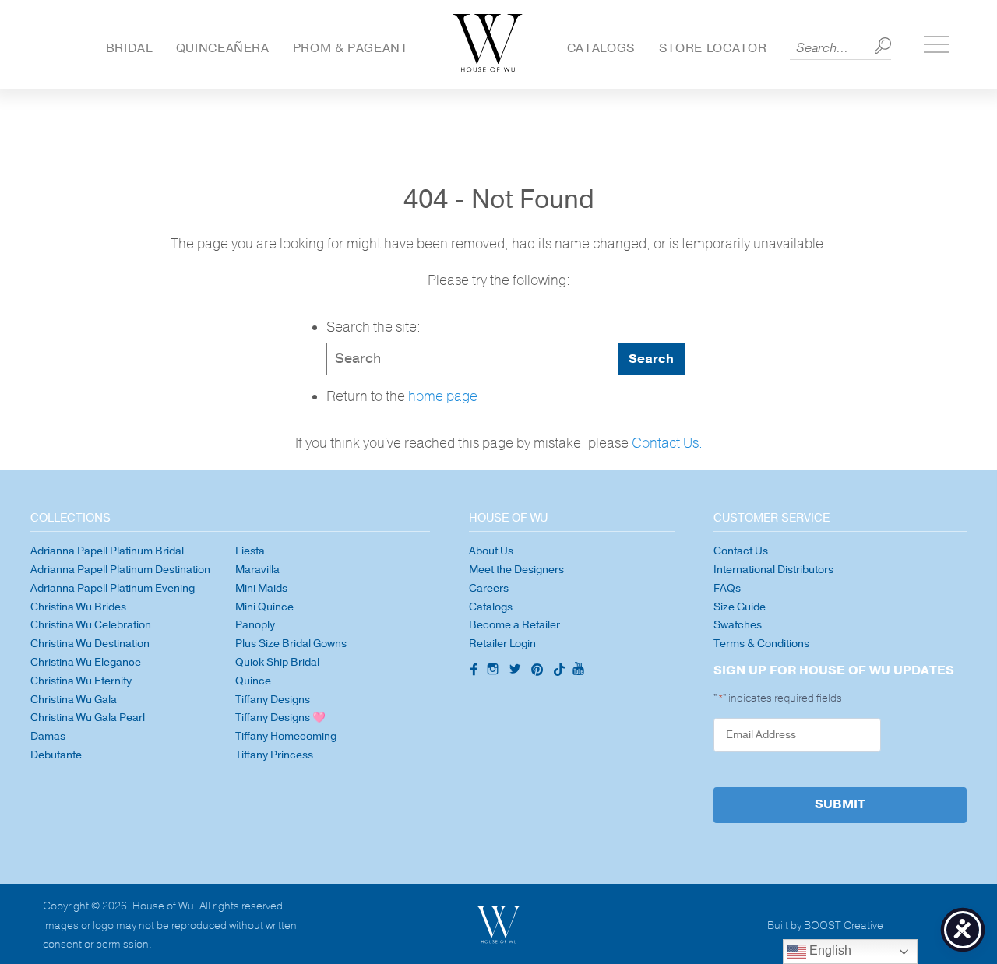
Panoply (255, 624)
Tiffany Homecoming (285, 736)
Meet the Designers (516, 569)
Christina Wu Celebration (90, 624)
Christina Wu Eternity (81, 681)
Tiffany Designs (272, 699)
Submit (840, 804)
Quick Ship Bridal (277, 662)
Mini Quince (264, 607)
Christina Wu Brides (78, 607)
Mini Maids (261, 588)
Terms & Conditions (761, 643)
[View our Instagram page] (494, 671)
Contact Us (740, 551)
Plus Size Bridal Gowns (291, 643)
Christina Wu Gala (73, 699)
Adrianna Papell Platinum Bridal (107, 551)
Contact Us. (667, 443)
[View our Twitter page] (517, 671)
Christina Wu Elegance (85, 662)
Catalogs (601, 48)
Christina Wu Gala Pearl (87, 717)
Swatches (737, 624)
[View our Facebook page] (472, 670)
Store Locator (712, 48)
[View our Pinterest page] (539, 671)
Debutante (56, 755)
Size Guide (739, 607)
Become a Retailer (514, 624)
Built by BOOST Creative (825, 926)
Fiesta (250, 551)
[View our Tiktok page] (558, 671)
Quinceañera (223, 48)
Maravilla (257, 569)
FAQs (727, 588)
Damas (47, 736)
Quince (253, 681)
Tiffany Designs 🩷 (280, 717)
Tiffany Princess (274, 755)
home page (442, 397)
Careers (489, 588)
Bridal (129, 48)
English (828, 950)
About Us (491, 551)
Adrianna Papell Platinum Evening (112, 588)
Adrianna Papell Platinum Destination (120, 569)
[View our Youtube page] (577, 669)
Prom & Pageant (350, 48)
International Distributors (773, 569)
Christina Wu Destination (90, 643)
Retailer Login (502, 643)
